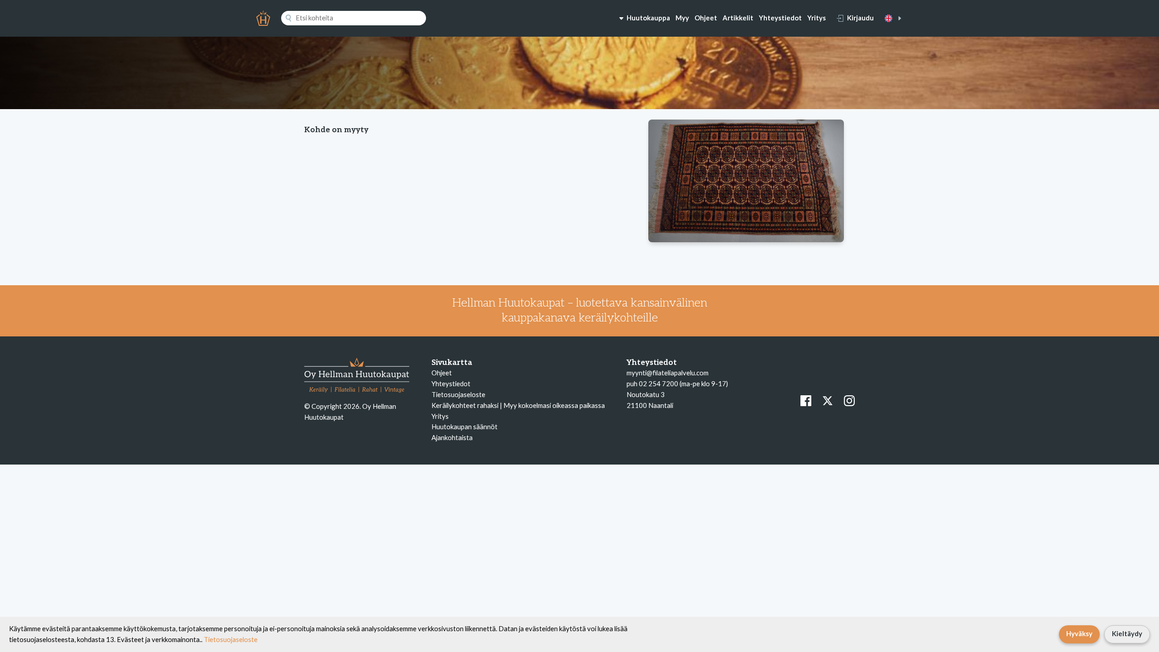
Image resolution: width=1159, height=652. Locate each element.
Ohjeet (705, 18)
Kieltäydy (1127, 633)
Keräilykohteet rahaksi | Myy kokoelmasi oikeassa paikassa (518, 405)
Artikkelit (738, 18)
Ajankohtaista (452, 437)
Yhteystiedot (780, 18)
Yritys (816, 18)
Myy (682, 18)
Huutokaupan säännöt (464, 426)
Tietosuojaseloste (458, 394)
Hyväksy (1079, 633)
